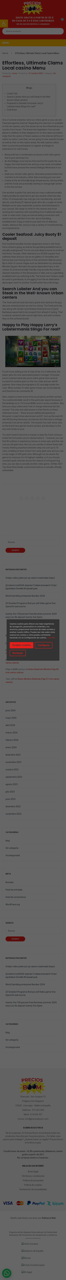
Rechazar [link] (17, 652)
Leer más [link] (51, 637)
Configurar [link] (44, 645)
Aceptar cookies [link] (21, 645)
